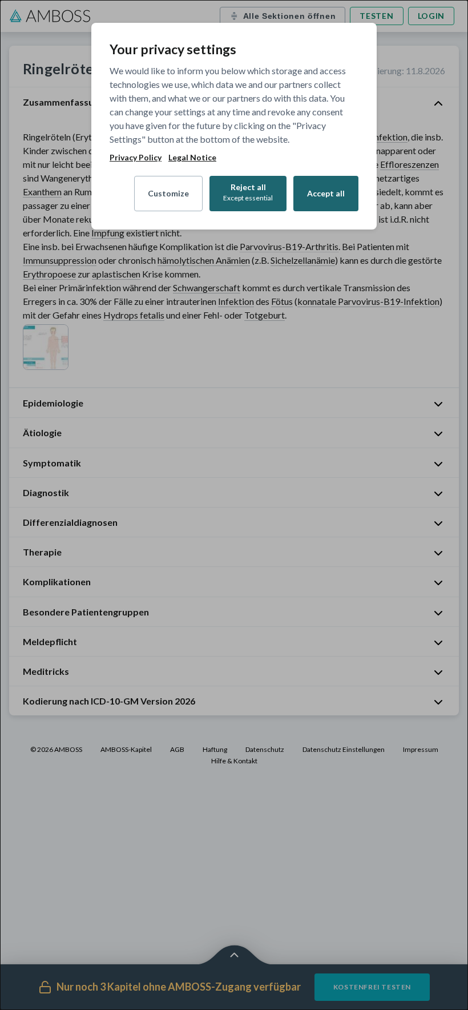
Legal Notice (192, 157)
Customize (168, 193)
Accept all (326, 193)
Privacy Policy (136, 157)
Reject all (248, 192)
